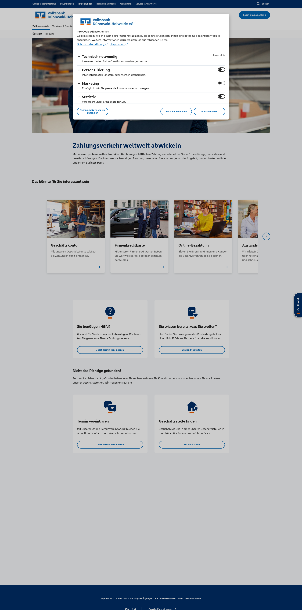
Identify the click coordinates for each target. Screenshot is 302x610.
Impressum (117, 44)
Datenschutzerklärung (91, 44)
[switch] (221, 69)
